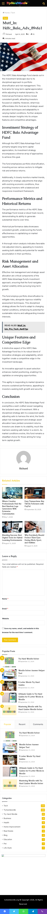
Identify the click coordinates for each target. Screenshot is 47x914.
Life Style (8, 848)
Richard (9, 34)
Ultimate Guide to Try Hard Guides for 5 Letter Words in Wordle (30, 697)
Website (5, 618)
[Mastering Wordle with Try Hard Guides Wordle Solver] (9, 710)
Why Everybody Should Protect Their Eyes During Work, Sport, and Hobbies (34, 539)
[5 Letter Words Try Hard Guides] (9, 686)
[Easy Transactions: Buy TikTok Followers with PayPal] (35, 493)
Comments (38, 724)
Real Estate (8, 831)
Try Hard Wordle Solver (28, 659)
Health (6, 822)
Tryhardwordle (10, 810)
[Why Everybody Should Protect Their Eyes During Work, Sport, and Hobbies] (35, 527)
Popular (7, 724)
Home (7, 13)
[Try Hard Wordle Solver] (9, 662)
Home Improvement (12, 827)
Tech (13, 13)
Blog (5, 835)
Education (8, 839)
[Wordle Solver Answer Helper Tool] (9, 674)
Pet (5, 844)
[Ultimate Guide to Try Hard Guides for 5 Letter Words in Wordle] (9, 697)
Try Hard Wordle (10, 814)
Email (5, 609)
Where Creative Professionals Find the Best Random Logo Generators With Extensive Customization (11, 507)
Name (5, 599)
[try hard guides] (17, 3)
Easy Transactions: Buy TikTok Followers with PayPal (34, 503)
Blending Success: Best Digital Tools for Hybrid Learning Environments (12, 537)
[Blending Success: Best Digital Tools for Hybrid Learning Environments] (12, 527)
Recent (22, 724)
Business (7, 818)
